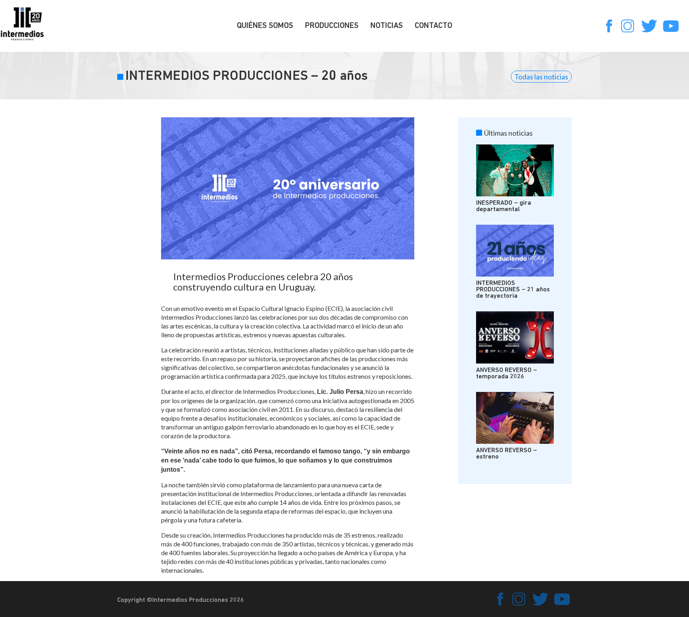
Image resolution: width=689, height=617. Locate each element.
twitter (649, 26)
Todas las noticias (541, 76)
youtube (671, 26)
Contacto (433, 26)
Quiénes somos (265, 26)
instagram (628, 26)
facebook (606, 26)
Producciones (331, 26)
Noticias (386, 26)
